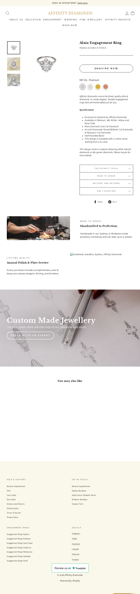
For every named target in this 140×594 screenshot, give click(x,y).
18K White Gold (90, 87)
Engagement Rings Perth (17, 561)
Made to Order (106, 176)
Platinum (83, 87)
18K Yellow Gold (98, 87)
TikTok (74, 539)
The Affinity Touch (106, 168)
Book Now (69, 25)
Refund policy (12, 508)
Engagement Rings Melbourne (20, 552)
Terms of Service (14, 513)
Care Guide (11, 495)
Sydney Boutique (79, 491)
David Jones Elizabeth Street (84, 495)
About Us (16, 19)
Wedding (70, 19)
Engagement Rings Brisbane (19, 539)
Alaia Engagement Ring (18, 419)
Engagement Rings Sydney (18, 534)
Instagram (76, 534)
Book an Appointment (16, 486)
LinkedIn (75, 549)
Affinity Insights (118, 19)
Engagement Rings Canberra (19, 548)
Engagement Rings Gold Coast (19, 543)
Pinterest (75, 554)
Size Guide (11, 499)
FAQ (8, 491)
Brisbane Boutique (79, 499)
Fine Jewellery (91, 19)
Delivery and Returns (106, 183)
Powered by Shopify (70, 581)
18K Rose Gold (106, 87)
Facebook (76, 544)
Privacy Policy (12, 517)
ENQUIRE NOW (106, 68)
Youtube (75, 560)
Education (33, 19)
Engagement (52, 19)
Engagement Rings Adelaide (19, 556)
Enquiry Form (77, 504)
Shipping (83, 48)
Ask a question (106, 191)
